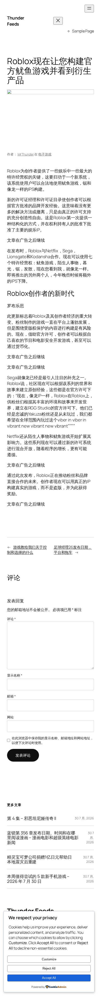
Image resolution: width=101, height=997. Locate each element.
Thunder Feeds (15, 21)
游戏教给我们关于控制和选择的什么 (27, 550)
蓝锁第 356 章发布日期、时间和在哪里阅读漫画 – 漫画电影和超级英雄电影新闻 (42, 837)
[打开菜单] (89, 8)
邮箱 (11, 696)
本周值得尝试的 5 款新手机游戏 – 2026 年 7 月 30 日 (38, 879)
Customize (49, 959)
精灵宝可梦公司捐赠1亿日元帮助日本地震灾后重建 (39, 859)
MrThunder (26, 154)
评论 (11, 619)
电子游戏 (44, 154)
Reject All (49, 968)
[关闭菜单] (58, 21)
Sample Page (83, 31)
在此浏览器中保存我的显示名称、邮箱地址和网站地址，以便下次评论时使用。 (52, 740)
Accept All (49, 978)
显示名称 (14, 675)
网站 (10, 717)
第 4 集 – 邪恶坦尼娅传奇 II (31, 818)
